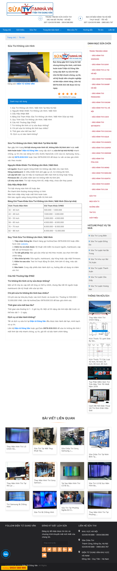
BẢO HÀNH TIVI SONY (100, 64)
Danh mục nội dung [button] (18, 101)
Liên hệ (111, 30)
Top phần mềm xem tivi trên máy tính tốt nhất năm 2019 (99, 384)
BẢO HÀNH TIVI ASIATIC (101, 178)
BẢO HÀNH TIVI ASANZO (101, 142)
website (24, 244)
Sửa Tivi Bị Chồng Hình (44, 512)
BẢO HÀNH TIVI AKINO (100, 167)
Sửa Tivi (33, 30)
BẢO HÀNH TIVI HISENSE (101, 153)
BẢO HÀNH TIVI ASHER (101, 184)
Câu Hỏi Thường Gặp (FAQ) (24, 122)
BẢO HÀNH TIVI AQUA (100, 137)
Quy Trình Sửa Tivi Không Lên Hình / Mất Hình (32, 119)
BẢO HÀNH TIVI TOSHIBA (101, 79)
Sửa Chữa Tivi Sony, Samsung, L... (70, 449)
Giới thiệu (20, 30)
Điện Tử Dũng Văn (30, 565)
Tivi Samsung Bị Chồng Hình (17, 505)
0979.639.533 (21, 157)
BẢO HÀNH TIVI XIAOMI (101, 102)
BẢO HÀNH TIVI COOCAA (101, 131)
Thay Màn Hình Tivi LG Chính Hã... (16, 447)
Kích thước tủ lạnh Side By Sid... (99, 339)
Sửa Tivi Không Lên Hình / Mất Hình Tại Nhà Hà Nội (34, 108)
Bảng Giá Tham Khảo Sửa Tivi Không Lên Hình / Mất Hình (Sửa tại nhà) (42, 116)
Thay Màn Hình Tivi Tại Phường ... (99, 513)
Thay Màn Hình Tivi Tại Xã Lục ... (16, 484)
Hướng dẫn (88, 30)
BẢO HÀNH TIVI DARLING (101, 173)
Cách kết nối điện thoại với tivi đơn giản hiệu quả (99, 408)
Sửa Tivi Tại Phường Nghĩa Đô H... (70, 509)
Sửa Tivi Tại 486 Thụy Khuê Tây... (43, 449)
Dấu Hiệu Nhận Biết (20, 114)
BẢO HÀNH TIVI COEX (100, 117)
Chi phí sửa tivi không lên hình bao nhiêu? (30, 128)
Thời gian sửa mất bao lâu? (24, 131)
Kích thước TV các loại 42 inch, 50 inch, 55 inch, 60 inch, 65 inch (99, 361)
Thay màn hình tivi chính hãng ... (97, 318)
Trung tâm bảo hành (51, 30)
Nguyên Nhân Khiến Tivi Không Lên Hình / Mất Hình (34, 111)
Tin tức (101, 30)
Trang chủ (7, 30)
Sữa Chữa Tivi (88, 540)
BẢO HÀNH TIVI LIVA (100, 189)
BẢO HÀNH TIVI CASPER (101, 148)
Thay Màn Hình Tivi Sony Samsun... (45, 481)
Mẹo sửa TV (72, 30)
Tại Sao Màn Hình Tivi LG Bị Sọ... (70, 484)
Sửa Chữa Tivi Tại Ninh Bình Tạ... (99, 455)
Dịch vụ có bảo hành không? (25, 134)
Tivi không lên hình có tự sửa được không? (30, 125)
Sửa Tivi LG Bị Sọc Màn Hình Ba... (99, 484)
